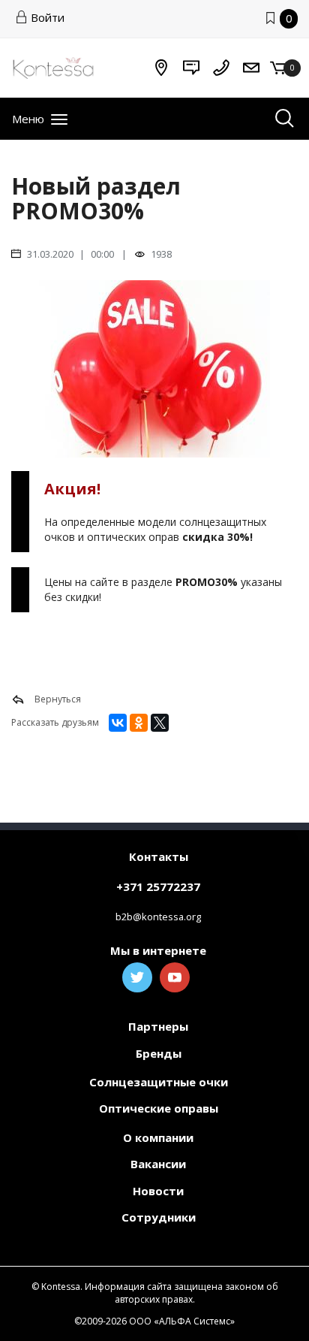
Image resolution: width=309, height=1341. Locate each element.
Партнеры (158, 1026)
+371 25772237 (158, 886)
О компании (158, 1137)
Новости (158, 1190)
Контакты (158, 856)
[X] (160, 723)
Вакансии (158, 1163)
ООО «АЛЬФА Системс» (182, 1321)
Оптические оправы (158, 1108)
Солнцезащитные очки (158, 1081)
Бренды (159, 1053)
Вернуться (56, 699)
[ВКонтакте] (118, 723)
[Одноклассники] (139, 723)
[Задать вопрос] (191, 67)
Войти (47, 17)
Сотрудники (159, 1217)
